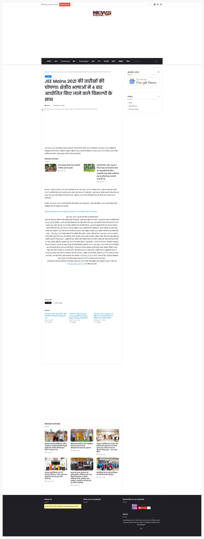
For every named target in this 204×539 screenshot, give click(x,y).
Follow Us (48, 499)
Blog (130, 102)
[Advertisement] (102, 41)
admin (48, 105)
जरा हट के (106, 61)
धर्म (99, 61)
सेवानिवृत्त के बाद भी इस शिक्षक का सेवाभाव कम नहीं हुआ (106, 473)
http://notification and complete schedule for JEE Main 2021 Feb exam (71, 211)
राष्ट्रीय (49, 61)
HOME (54, 72)
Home (48, 72)
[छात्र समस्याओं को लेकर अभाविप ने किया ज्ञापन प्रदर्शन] (51, 168)
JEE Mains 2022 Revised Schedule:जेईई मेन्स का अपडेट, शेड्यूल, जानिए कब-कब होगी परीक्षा (78, 316)
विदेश (128, 61)
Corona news (65, 61)
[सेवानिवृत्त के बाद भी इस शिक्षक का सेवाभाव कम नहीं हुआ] (107, 464)
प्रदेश (113, 61)
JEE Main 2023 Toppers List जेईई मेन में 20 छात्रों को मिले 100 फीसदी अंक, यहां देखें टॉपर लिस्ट (103, 316)
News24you (133, 106)
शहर (93, 61)
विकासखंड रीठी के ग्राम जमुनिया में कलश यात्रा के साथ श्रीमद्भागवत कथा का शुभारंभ (82, 446)
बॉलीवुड (121, 61)
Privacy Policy (134, 109)
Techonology (83, 61)
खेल (74, 61)
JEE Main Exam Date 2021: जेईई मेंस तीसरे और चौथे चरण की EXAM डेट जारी (55, 316)
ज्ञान (56, 61)
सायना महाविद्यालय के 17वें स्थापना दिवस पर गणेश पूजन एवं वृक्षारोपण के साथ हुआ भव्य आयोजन (56, 475)
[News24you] (102, 14)
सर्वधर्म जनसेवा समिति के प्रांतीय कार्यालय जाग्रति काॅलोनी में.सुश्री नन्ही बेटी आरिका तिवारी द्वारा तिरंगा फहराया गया (100, 4)
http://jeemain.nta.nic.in (76, 264)
